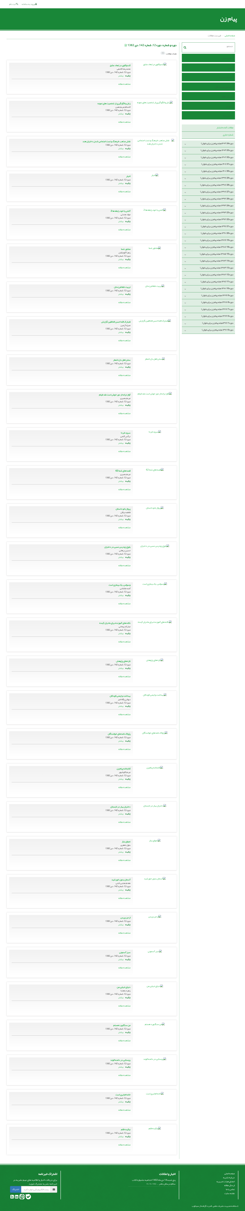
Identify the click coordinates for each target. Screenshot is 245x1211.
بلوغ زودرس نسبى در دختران (117, 547)
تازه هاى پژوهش (123, 661)
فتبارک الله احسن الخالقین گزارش (115, 322)
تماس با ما (227, 115)
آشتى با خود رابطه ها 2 (120, 211)
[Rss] (12, 1197)
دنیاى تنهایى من (123, 987)
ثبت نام (12, 4)
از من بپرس (125, 917)
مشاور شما (125, 249)
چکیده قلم (125, 1129)
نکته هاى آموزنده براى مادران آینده (114, 623)
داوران (229, 106)
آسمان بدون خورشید (121, 879)
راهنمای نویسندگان (223, 87)
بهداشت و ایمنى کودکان (120, 696)
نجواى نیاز (126, 841)
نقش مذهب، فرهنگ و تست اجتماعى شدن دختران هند (106, 141)
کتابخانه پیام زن (123, 768)
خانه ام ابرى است (123, 1094)
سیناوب (195, 1206)
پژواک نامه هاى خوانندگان (119, 734)
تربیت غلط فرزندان (122, 287)
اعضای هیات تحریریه (225, 1181)
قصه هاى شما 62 (123, 470)
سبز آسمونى (124, 952)
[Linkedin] (16, 1197)
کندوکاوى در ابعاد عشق (120, 65)
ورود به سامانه (28, 4)
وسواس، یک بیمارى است (119, 585)
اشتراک (15, 1189)
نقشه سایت (229, 1193)
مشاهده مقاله (124, 84)
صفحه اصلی (230, 35)
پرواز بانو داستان (123, 509)
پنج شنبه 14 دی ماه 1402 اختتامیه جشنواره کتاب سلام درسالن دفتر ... (154, 1182)
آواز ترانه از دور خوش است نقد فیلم (114, 394)
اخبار (128, 176)
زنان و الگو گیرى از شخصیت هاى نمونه (114, 103)
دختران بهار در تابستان (120, 806)
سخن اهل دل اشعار (121, 360)
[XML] (126, 45)
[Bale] (28, 1197)
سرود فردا (125, 433)
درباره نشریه (229, 1177)
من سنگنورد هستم (121, 1025)
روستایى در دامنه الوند (120, 1060)
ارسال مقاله (227, 96)
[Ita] (22, 1197)
